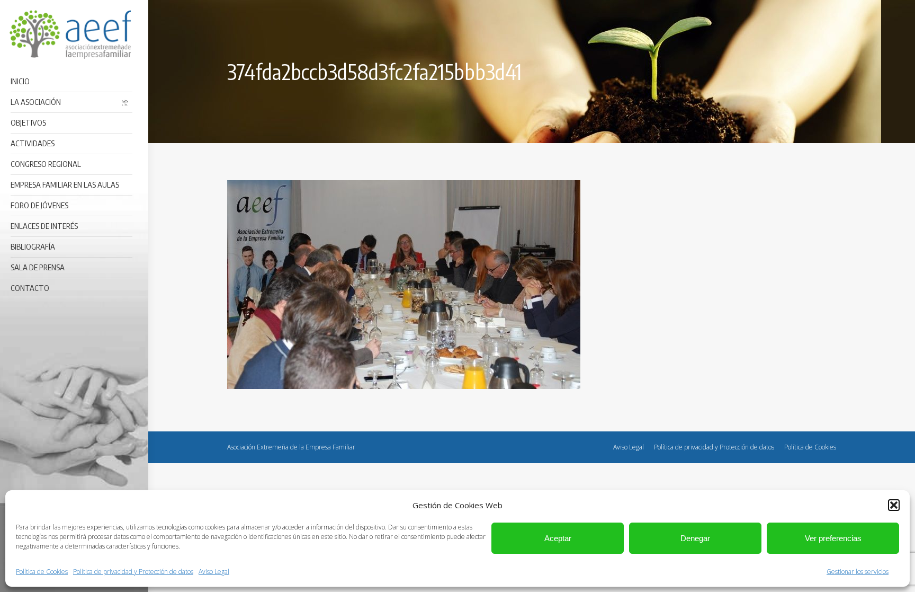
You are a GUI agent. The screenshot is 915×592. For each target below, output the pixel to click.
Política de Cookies (42, 571)
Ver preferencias (833, 538)
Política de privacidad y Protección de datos (133, 571)
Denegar (695, 538)
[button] (894, 505)
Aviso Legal (214, 571)
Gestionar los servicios (858, 571)
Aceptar (557, 538)
